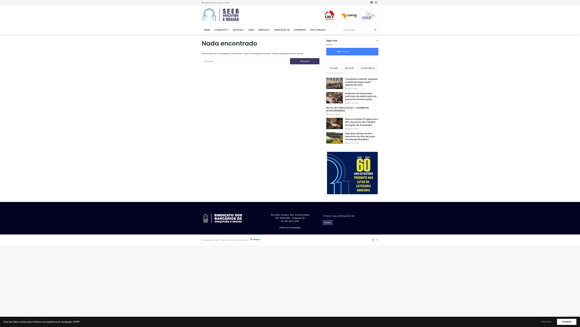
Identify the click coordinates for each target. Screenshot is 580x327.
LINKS (251, 30)
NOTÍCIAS (238, 30)
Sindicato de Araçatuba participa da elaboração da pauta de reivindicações (360, 96)
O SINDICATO (220, 30)
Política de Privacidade (289, 227)
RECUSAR (546, 322)
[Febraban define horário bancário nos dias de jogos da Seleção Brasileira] (334, 138)
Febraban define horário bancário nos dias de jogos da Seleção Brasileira (360, 136)
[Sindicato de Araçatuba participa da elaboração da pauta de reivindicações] (334, 97)
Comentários (368, 68)
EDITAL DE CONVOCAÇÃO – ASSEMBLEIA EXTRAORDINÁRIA (347, 109)
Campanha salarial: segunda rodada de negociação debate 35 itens (361, 82)
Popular (334, 68)
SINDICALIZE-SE (282, 30)
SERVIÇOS (263, 30)
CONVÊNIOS (300, 30)
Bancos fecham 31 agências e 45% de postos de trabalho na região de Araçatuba (361, 122)
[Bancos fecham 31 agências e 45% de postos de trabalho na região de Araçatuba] (334, 123)
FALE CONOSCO (317, 30)
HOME (207, 30)
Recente (349, 68)
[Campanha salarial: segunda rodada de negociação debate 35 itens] (334, 83)
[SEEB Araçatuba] (221, 15)
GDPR (76, 322)
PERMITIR (566, 322)
